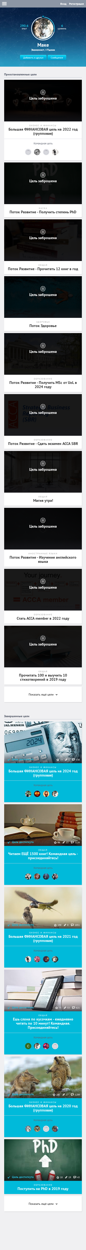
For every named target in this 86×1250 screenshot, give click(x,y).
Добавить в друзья (33, 57)
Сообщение (57, 57)
